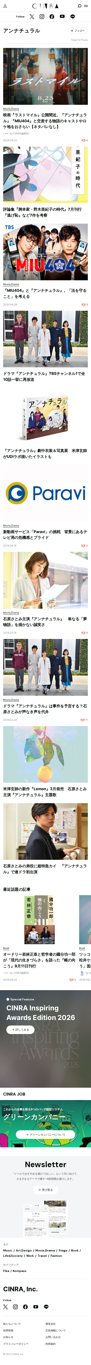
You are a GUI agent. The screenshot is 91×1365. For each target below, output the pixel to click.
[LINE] (72, 17)
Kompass (19, 1270)
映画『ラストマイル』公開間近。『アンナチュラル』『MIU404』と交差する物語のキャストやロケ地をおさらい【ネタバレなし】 (45, 121)
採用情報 (8, 1330)
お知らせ (8, 1337)
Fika (6, 1270)
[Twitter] (32, 17)
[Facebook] (52, 17)
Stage (63, 1250)
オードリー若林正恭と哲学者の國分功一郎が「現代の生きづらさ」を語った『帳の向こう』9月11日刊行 (39, 960)
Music (7, 1250)
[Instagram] (42, 17)
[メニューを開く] (86, 6)
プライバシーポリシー (16, 1343)
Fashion (56, 1255)
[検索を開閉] (79, 6)
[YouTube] (62, 17)
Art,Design (24, 1250)
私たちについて (12, 1323)
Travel (42, 1255)
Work (30, 1255)
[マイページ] (5, 6)
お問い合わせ (53, 1337)
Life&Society (13, 1255)
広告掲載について (56, 1330)
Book (75, 1250)
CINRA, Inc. (20, 1289)
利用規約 (51, 1343)
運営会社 (51, 1323)
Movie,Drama (45, 1250)
